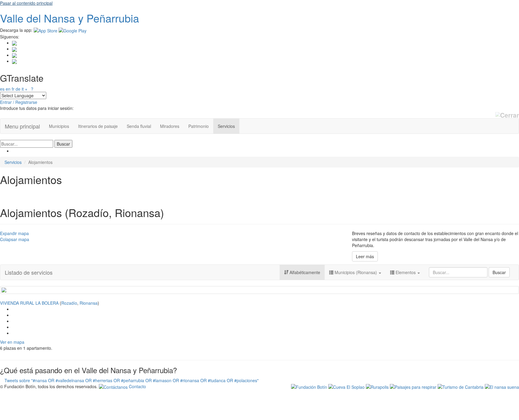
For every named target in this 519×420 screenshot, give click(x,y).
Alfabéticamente (304, 272)
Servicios (226, 126)
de (18, 89)
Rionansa (89, 303)
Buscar (499, 272)
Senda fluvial (139, 126)
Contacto (137, 386)
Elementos (405, 272)
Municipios (59, 126)
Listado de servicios (29, 272)
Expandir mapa (14, 233)
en (8, 89)
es (2, 89)
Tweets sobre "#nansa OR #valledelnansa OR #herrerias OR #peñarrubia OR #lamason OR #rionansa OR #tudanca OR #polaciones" (132, 380)
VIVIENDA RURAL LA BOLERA (29, 303)
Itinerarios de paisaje (98, 126)
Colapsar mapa (14, 239)
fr (13, 89)
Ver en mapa (12, 342)
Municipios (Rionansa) (355, 272)
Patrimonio (198, 126)
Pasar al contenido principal (26, 3)
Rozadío (69, 303)
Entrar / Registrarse (18, 102)
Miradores (169, 126)
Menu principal (22, 126)
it (23, 89)
